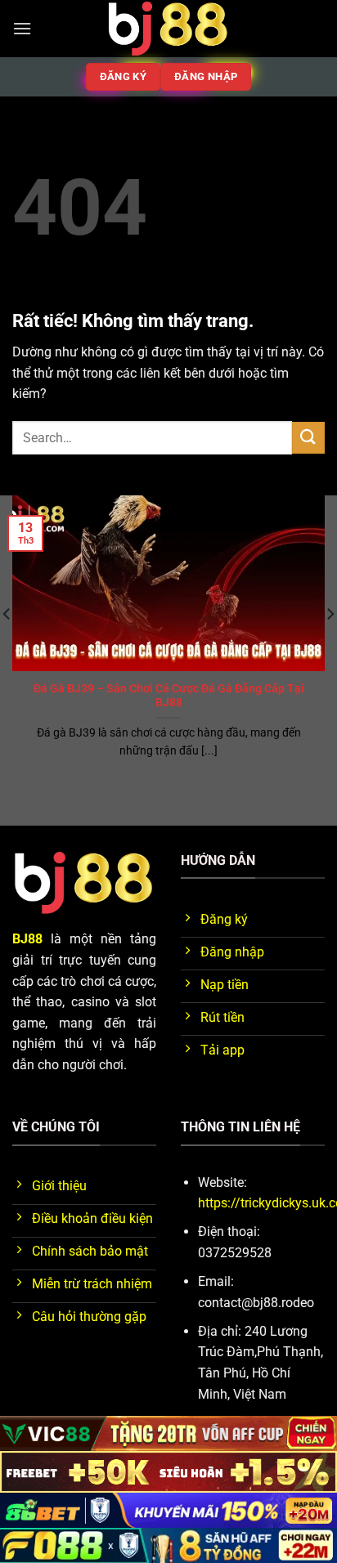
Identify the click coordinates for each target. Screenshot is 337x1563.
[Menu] (22, 28)
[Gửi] (308, 438)
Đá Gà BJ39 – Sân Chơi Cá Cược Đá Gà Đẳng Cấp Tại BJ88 (169, 696)
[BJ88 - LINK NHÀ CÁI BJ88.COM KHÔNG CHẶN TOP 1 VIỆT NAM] (168, 28)
